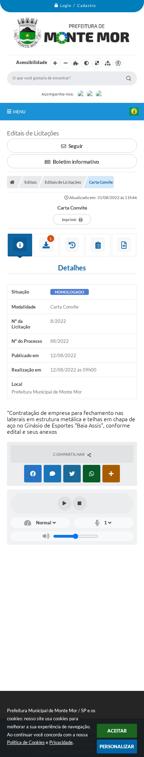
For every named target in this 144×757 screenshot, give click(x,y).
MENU (19, 111)
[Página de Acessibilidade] (118, 63)
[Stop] (80, 503)
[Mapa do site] (107, 63)
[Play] (65, 503)
